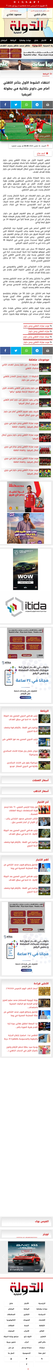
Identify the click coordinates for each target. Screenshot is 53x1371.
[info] (19, 2)
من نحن (11, 1347)
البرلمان (4, 40)
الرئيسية (41, 1303)
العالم (42, 1331)
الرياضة (13, 40)
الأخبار (43, 40)
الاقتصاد (42, 1320)
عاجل (36, 40)
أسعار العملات (40, 780)
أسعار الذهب (41, 791)
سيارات (42, 1347)
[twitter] (34, 2)
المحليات (11, 1331)
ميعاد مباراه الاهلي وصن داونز (36, 337)
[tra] (26, 954)
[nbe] (26, 64)
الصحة (26, 1325)
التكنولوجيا (11, 1320)
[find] (23, 2)
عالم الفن (42, 1342)
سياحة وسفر (27, 1347)
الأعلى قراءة (41, 983)
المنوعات (26, 1320)
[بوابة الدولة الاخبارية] (26, 1256)
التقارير (26, 1314)
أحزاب (26, 1342)
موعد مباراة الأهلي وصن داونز (37, 342)
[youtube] (30, 2)
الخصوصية (27, 1353)
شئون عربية (11, 1342)
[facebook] (38, 2)
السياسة (41, 1314)
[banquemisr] (26, 53)
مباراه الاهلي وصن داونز (39, 331)
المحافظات (11, 1314)
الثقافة (42, 1325)
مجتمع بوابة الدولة (11, 1336)
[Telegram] (37, 105)
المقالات (11, 1325)
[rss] (26, 2)
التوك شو (28, 1336)
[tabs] (15, 2)
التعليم (43, 1336)
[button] (3, 1257)
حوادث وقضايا (25, 40)
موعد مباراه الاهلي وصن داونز (37, 326)
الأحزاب (26, 1331)
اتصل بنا (11, 1353)
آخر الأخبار (43, 802)
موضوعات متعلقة (39, 359)
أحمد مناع (41, 153)
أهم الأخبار (42, 859)
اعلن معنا (41, 1353)
